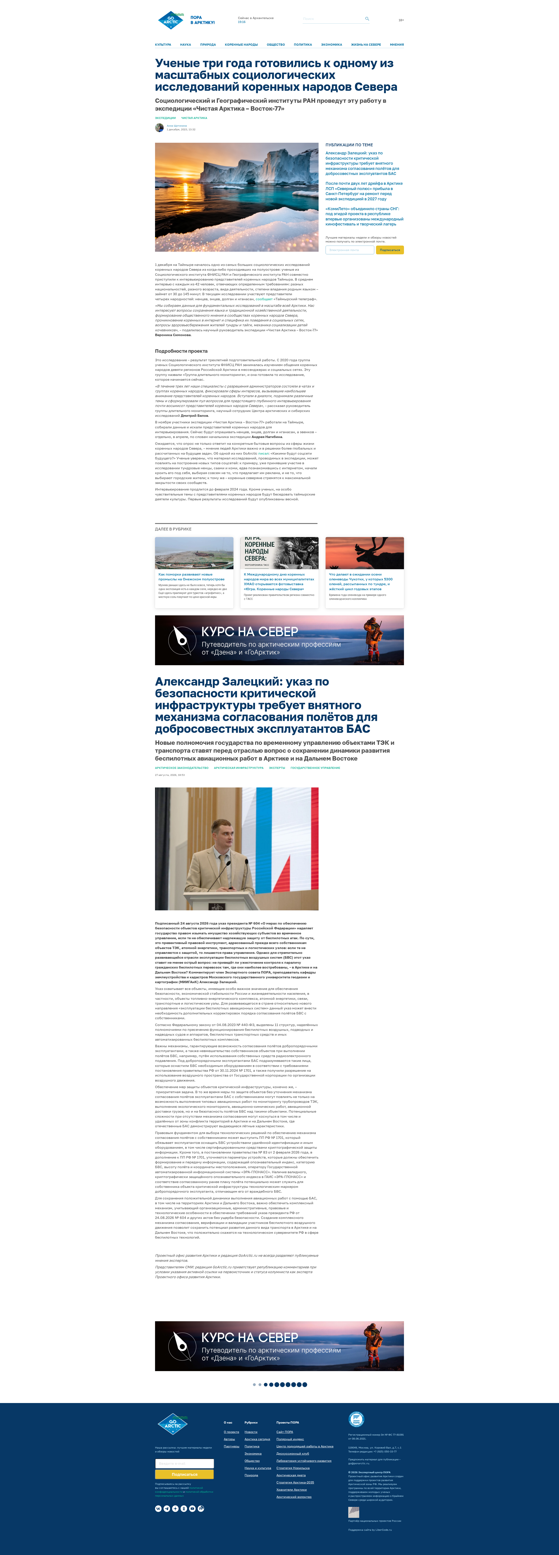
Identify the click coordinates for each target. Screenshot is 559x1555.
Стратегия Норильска (293, 1468)
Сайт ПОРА (284, 1432)
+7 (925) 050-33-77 (385, 1451)
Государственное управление (315, 768)
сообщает (264, 299)
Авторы (229, 1439)
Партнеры (231, 1446)
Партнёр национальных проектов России (374, 1520)
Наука (185, 44)
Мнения (397, 44)
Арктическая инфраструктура (239, 768)
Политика (303, 44)
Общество (276, 44)
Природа (208, 44)
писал (263, 453)
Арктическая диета (291, 1475)
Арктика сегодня (257, 1439)
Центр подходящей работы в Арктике (304, 1446)
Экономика (331, 44)
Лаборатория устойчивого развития (303, 1461)
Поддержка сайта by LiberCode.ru (370, 1529)
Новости (251, 1432)
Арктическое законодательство (182, 768)
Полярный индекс (290, 1439)
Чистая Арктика (194, 118)
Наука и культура (258, 1468)
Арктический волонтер (294, 1497)
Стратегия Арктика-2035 (295, 1482)
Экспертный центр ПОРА (374, 1472)
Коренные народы (241, 44)
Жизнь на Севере (366, 44)
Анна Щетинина (177, 125)
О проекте (231, 1432)
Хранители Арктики (291, 1489)
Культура (163, 44)
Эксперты (277, 768)
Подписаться (390, 250)
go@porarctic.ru (358, 1463)
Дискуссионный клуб (292, 1453)
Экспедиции (165, 118)
